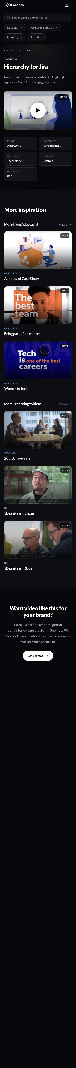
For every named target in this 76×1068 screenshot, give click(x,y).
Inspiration (9, 50)
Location (13, 27)
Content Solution (42, 27)
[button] (38, 110)
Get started (35, 655)
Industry (13, 37)
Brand (35, 37)
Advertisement (26, 50)
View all (63, 224)
